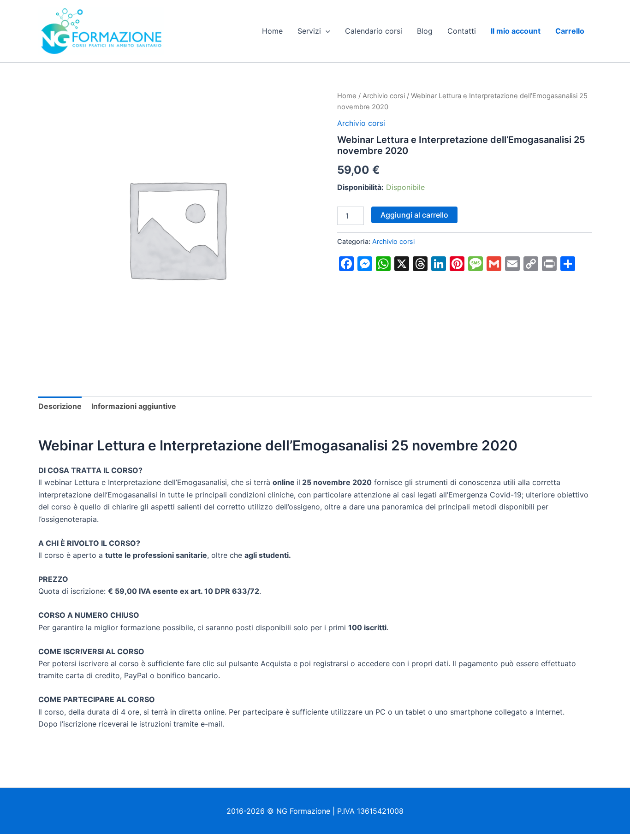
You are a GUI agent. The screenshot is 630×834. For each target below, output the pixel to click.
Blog (425, 30)
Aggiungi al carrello (414, 214)
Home (272, 30)
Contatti (461, 30)
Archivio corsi (384, 96)
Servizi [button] (309, 30)
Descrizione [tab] (60, 406)
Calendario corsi (373, 30)
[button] (325, 30)
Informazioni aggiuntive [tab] (133, 406)
